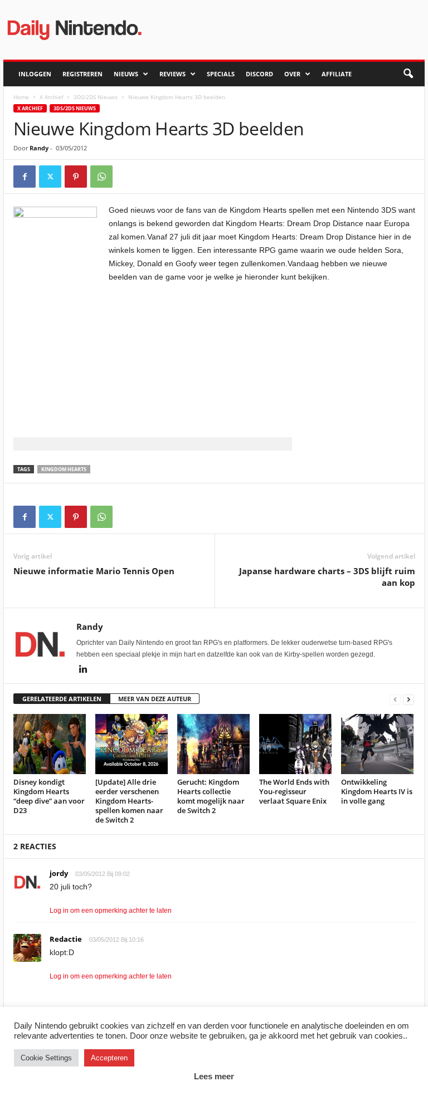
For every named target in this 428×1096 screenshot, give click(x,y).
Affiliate (337, 74)
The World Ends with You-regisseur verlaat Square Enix (294, 791)
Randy (39, 148)
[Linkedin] (83, 670)
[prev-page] (395, 699)
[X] (50, 176)
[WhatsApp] (101, 176)
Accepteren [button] (109, 1058)
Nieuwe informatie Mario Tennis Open (93, 570)
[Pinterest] (76, 176)
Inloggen (34, 74)
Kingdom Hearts (63, 469)
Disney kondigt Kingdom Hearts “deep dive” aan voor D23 (49, 796)
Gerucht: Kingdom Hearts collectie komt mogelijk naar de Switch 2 (211, 796)
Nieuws (126, 74)
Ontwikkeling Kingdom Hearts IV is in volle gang (376, 791)
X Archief (51, 97)
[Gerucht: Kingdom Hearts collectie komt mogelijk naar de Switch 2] (213, 744)
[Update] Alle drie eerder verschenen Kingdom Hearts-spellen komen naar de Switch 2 (129, 801)
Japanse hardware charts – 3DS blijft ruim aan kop (327, 576)
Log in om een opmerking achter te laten (111, 910)
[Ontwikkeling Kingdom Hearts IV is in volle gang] (377, 744)
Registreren (82, 74)
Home (21, 97)
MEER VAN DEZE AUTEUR (154, 698)
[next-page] (408, 699)
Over (292, 74)
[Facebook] (24, 176)
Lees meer (214, 1076)
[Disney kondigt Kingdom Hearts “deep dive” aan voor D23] (49, 744)
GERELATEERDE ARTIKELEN (61, 698)
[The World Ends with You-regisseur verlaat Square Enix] (295, 744)
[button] (408, 74)
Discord (259, 74)
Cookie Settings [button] (46, 1058)
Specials (221, 74)
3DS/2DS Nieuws (96, 97)
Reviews (172, 74)
